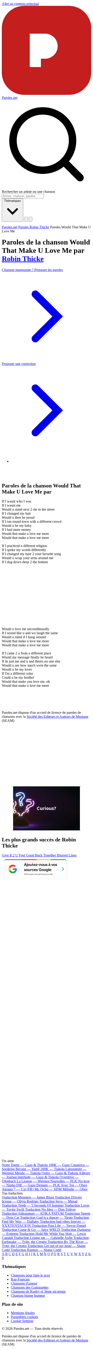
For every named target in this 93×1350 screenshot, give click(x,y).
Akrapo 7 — (18, 1189)
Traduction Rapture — (36, 1250)
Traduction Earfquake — (45, 1240)
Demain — (48, 1185)
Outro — (60, 1173)
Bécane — (28, 1169)
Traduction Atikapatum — (33, 1213)
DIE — (25, 1185)
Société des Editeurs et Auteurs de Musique (57, 716)
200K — (52, 1169)
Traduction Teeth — (33, 1205)
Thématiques (12, 200)
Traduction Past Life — (59, 1226)
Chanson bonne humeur (28, 1295)
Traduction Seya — (58, 1201)
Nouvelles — (63, 1181)
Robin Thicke (23, 259)
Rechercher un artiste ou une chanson (28, 191)
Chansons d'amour (24, 1283)
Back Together (46, 855)
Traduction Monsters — (28, 1197)
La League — (33, 1181)
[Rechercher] (26, 219)
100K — (59, 1165)
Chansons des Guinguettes (30, 1287)
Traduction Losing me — (43, 1238)
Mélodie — (75, 1189)
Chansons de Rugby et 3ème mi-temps (38, 1291)
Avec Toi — (74, 1185)
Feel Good (27, 855)
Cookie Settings (22, 1321)
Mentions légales (23, 1313)
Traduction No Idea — (50, 1209)
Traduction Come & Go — (31, 1230)
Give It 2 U (10, 855)
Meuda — (28, 1173)
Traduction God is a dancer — (46, 1217)
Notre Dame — (25, 1165)
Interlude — (38, 1177)
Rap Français (20, 1279)
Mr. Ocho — (48, 1189)
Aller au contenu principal (20, 4)
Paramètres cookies (24, 1317)
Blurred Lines (67, 855)
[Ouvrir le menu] (30, 219)
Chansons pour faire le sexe (30, 1275)
